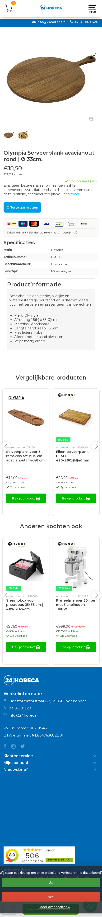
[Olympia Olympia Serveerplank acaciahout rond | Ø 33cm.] (51, 78)
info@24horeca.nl (51, 22)
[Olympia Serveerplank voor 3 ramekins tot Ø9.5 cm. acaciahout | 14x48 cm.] (26, 417)
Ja (51, 882)
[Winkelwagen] (8, 11)
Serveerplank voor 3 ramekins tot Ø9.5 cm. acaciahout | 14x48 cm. (25, 456)
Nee (51, 897)
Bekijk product (24, 498)
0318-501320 (20, 708)
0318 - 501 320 (86, 22)
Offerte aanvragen (22, 207)
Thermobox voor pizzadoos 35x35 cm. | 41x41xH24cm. (24, 604)
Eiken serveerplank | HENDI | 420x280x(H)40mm (73, 456)
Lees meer (70, 194)
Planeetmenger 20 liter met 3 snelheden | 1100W (75, 604)
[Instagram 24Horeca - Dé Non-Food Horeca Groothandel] (15, 747)
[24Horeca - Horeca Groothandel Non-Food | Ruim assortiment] (51, 8)
